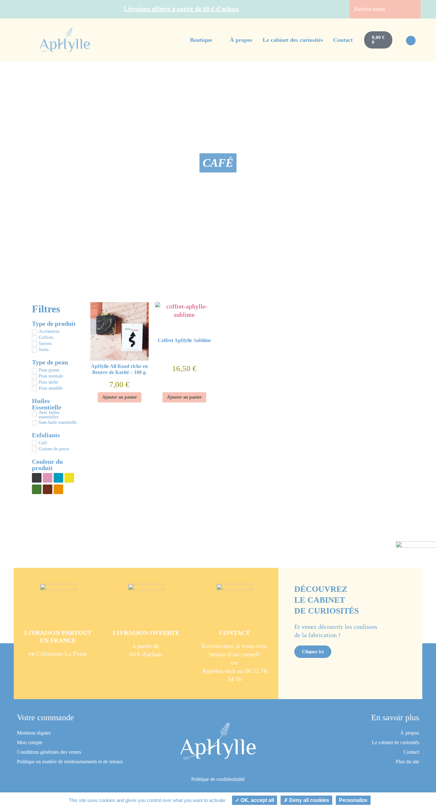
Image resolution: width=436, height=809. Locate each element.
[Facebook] (399, 9)
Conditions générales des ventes (49, 752)
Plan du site (407, 761)
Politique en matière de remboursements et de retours (70, 761)
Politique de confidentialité (218, 779)
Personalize (353, 800)
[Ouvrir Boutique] (217, 40)
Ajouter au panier (119, 397)
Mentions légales (34, 733)
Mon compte (29, 742)
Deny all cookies (308, 800)
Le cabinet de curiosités (395, 742)
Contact (411, 752)
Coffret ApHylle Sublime (184, 340)
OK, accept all (256, 800)
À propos (409, 733)
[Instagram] (411, 9)
